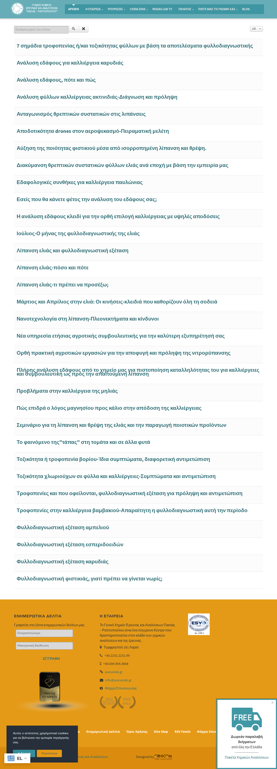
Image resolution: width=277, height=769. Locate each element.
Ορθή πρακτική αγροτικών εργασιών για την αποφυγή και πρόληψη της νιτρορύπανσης (123, 353)
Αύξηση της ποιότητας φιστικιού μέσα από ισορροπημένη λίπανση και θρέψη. (111, 148)
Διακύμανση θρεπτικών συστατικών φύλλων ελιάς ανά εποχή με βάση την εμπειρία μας (122, 165)
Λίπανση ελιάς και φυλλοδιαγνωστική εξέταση (73, 251)
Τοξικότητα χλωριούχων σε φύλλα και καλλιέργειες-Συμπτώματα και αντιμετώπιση (116, 476)
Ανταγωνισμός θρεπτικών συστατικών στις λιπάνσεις (81, 114)
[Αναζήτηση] (74, 29)
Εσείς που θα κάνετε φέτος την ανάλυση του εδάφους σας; (87, 199)
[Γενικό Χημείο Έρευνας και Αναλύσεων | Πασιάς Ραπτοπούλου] (34, 8)
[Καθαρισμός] (84, 29)
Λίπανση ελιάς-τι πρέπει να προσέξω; (62, 285)
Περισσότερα (49, 753)
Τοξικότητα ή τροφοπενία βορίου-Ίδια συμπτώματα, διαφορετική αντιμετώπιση (113, 459)
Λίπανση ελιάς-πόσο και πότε (53, 268)
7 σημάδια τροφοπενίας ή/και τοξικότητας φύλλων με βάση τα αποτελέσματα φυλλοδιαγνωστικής (135, 46)
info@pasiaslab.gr (118, 680)
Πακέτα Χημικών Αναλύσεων (247, 757)
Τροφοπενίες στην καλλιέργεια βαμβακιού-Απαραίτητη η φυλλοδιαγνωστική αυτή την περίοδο (132, 510)
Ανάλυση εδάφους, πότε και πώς (56, 80)
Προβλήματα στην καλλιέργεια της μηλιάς (67, 391)
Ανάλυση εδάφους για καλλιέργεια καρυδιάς (70, 63)
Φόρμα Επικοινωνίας (121, 688)
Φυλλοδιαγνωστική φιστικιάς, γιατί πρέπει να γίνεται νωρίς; (89, 579)
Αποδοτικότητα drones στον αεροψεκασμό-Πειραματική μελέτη (93, 131)
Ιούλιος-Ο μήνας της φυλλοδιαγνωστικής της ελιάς (78, 234)
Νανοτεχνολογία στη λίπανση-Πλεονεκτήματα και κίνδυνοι (88, 319)
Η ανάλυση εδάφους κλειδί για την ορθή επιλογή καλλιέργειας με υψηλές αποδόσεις (118, 216)
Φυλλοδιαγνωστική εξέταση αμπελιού (63, 528)
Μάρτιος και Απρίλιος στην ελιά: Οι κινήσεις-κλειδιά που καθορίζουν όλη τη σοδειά (117, 302)
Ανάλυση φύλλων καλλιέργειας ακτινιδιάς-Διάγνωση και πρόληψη (97, 97)
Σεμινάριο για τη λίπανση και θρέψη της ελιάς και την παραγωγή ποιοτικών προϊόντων (121, 425)
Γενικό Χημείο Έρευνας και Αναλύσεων (78, 757)
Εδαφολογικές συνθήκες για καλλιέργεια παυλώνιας (80, 182)
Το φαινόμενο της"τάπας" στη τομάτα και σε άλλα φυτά (83, 442)
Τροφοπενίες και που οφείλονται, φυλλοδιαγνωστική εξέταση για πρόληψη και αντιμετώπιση (130, 493)
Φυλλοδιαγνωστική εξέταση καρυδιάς (62, 562)
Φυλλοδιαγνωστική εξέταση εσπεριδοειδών (70, 545)
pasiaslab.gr (114, 672)
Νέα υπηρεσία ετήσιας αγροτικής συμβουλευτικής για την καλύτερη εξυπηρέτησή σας (121, 336)
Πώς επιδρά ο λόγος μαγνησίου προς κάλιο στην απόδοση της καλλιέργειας (109, 408)
